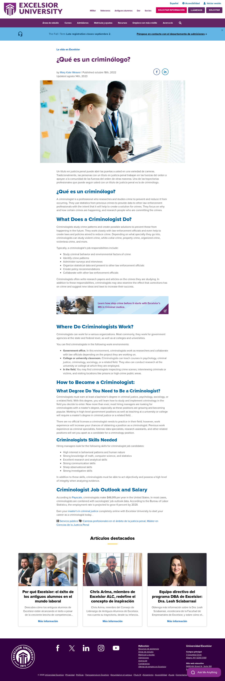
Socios (148, 10)
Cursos (68, 22)
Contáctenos (144, 663)
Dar (138, 10)
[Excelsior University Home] (33, 9)
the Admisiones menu (90, 22)
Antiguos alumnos (123, 10)
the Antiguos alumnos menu (134, 10)
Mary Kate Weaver (70, 72)
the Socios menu (152, 10)
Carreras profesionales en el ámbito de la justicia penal (114, 521)
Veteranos (105, 10)
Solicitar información (171, 10)
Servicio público (69, 521)
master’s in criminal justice (83, 511)
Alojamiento (148, 674)
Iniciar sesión (214, 3)
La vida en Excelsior (68, 49)
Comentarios (181, 674)
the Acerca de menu (174, 22)
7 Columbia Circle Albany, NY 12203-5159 (196, 656)
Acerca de (168, 22)
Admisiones (82, 22)
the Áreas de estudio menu (60, 22)
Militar (93, 10)
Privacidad (70, 674)
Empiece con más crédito (145, 22)
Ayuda (171, 674)
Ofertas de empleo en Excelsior (152, 666)
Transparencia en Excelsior (97, 674)
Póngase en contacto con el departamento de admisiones (171, 34)
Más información (48, 621)
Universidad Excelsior (54, 674)
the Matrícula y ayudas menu (114, 22)
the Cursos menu (73, 22)
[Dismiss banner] (222, 30)
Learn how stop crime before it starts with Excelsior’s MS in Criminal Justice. (129, 305)
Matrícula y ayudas (103, 22)
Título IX (137, 674)
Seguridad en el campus (121, 674)
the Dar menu (142, 10)
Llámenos (196, 10)
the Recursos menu (129, 22)
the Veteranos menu (112, 10)
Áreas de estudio (50, 22)
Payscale (77, 497)
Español (174, 3)
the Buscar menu (184, 22)
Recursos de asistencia (148, 648)
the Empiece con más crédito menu (159, 22)
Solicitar (214, 10)
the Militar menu (97, 10)
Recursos (122, 22)
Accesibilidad (192, 3)
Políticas (80, 674)
